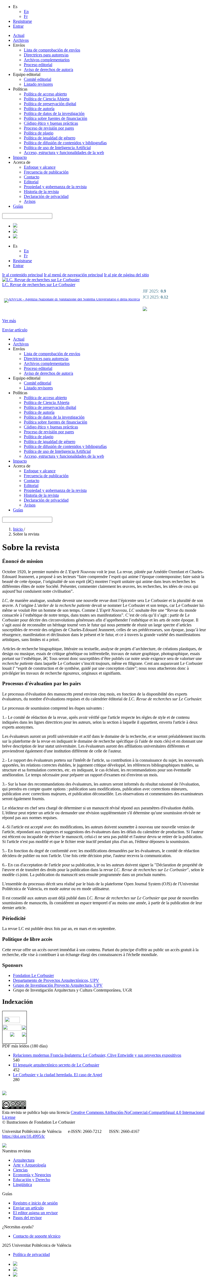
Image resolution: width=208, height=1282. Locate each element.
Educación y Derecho (31, 1179)
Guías (18, 206)
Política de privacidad (31, 1254)
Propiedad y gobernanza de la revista (55, 186)
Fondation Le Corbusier (33, 975)
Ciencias (20, 1170)
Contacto (31, 177)
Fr (26, 16)
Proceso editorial (38, 64)
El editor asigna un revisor (35, 1212)
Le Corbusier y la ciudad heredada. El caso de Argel (57, 1074)
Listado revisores (38, 84)
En (26, 11)
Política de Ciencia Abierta (46, 99)
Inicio (18, 529)
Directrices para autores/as (46, 55)
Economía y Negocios (32, 1174)
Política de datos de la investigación (54, 113)
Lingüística (22, 1184)
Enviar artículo (14, 330)
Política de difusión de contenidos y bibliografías (65, 142)
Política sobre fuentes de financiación (55, 118)
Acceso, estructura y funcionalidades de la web (64, 152)
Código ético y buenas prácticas (51, 123)
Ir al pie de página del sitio (126, 275)
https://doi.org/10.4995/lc (23, 1136)
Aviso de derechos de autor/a (48, 69)
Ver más (9, 320)
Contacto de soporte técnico (36, 1236)
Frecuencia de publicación (46, 172)
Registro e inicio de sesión (35, 1203)
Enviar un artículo (28, 1208)
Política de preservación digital (50, 103)
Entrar (18, 26)
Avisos (29, 201)
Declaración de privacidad (46, 196)
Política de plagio (38, 133)
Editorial (31, 182)
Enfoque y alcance (40, 167)
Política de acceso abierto (45, 94)
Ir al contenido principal (22, 275)
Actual (18, 35)
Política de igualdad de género (49, 138)
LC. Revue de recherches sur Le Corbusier (38, 284)
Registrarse (22, 21)
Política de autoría (39, 108)
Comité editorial (37, 79)
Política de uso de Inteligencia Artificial (57, 147)
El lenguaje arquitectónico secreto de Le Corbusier (56, 1065)
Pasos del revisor (27, 1217)
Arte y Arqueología (29, 1165)
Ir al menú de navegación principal (73, 275)
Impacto (20, 157)
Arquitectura (23, 1160)
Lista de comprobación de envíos (52, 50)
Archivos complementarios (47, 59)
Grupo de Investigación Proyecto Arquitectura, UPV (58, 985)
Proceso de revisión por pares (49, 128)
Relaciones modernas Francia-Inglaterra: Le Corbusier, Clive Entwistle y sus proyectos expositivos (97, 1055)
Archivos (21, 40)
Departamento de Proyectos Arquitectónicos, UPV (56, 980)
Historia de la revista (41, 191)
